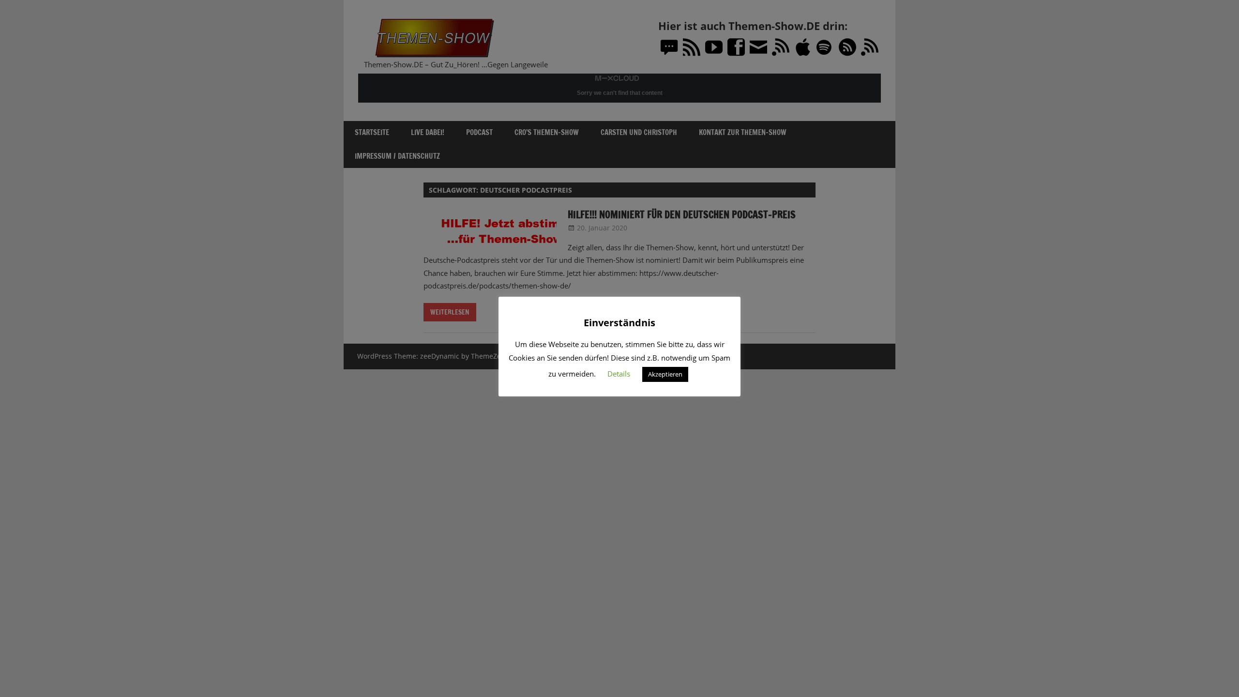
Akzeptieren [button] (665, 374)
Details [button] (618, 374)
